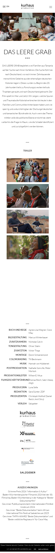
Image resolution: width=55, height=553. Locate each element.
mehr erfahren (43, 549)
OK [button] (35, 549)
